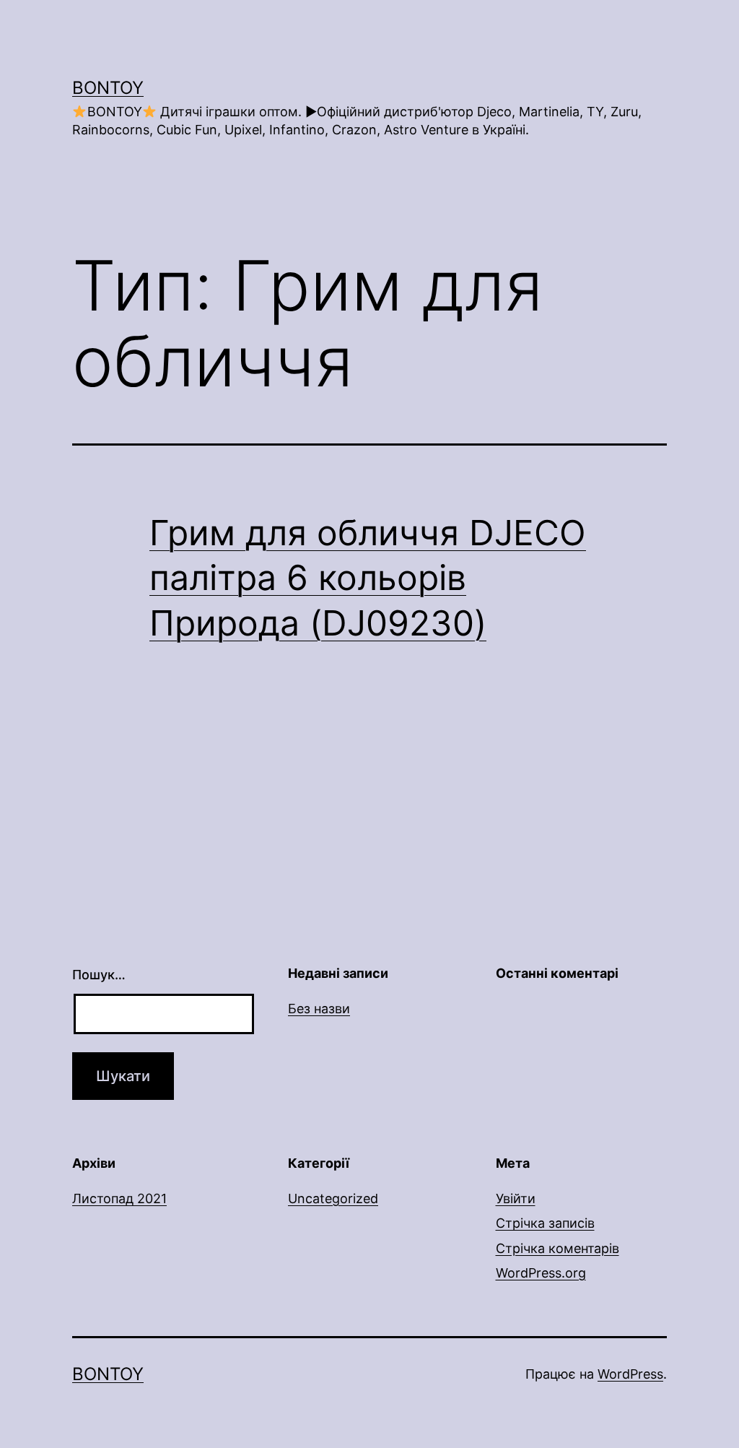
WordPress (630, 1374)
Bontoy (108, 87)
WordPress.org (541, 1272)
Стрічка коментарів (557, 1248)
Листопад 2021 (119, 1198)
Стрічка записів (545, 1223)
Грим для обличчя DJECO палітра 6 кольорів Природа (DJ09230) (367, 577)
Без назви (319, 1008)
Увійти (515, 1198)
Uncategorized (333, 1198)
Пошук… (99, 974)
